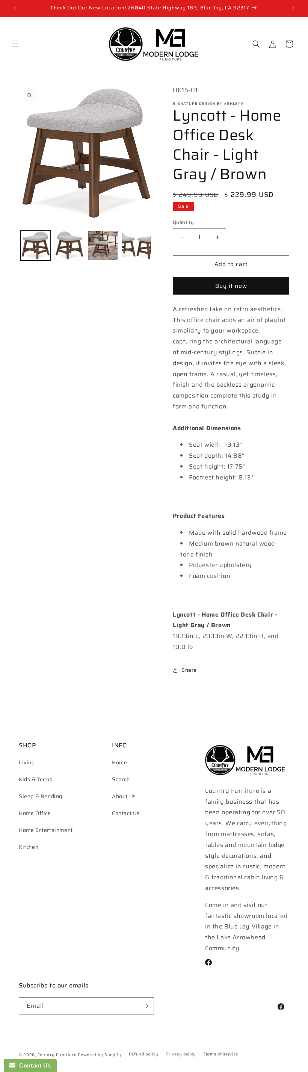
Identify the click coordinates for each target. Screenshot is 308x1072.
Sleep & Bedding (40, 796)
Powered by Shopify (99, 1055)
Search (121, 779)
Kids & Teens (35, 779)
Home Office (35, 813)
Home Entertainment (46, 830)
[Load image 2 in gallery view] (69, 246)
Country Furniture (57, 1055)
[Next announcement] (293, 8)
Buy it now (231, 285)
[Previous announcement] (14, 8)
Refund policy (144, 1054)
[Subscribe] (145, 1006)
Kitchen (28, 847)
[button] (16, 44)
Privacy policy (181, 1054)
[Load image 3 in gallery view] (103, 246)
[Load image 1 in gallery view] (36, 246)
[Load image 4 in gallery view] (137, 246)
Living (27, 762)
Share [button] (189, 670)
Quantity (183, 222)
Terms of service (221, 1054)
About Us (124, 796)
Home (119, 762)
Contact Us (126, 813)
